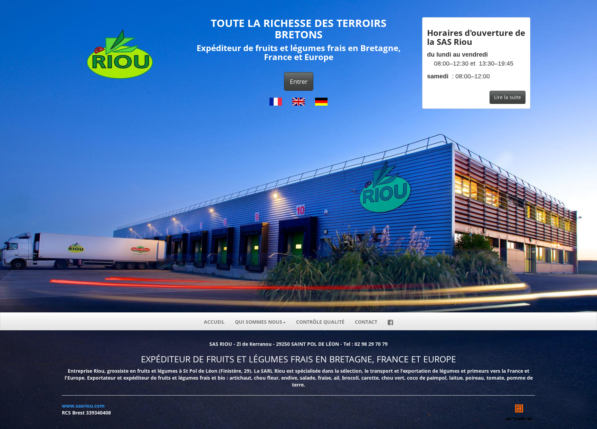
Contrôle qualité (320, 322)
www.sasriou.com (83, 405)
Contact (366, 322)
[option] (476, 66)
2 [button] (481, 234)
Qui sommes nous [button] (258, 322)
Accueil (214, 322)
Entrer (298, 81)
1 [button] (470, 234)
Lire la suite (507, 97)
